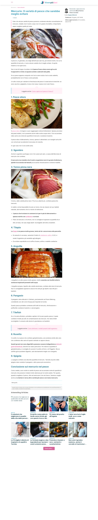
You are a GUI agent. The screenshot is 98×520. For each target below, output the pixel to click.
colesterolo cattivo (46, 235)
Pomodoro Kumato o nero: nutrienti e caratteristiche (57, 442)
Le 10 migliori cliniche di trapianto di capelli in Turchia (20, 442)
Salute (13, 412)
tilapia (15, 231)
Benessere (13, 7)
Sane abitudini (21, 7)
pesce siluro (16, 131)
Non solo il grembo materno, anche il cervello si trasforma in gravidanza (77, 442)
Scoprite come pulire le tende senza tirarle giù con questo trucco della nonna (39, 416)
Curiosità (33, 412)
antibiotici (29, 216)
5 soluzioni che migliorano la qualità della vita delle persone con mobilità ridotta (19, 416)
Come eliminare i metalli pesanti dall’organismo (42, 328)
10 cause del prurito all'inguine (56, 415)
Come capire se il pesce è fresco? (42, 91)
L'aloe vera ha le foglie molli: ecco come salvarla (77, 416)
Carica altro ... (49, 448)
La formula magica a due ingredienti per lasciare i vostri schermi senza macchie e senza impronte (39, 442)
